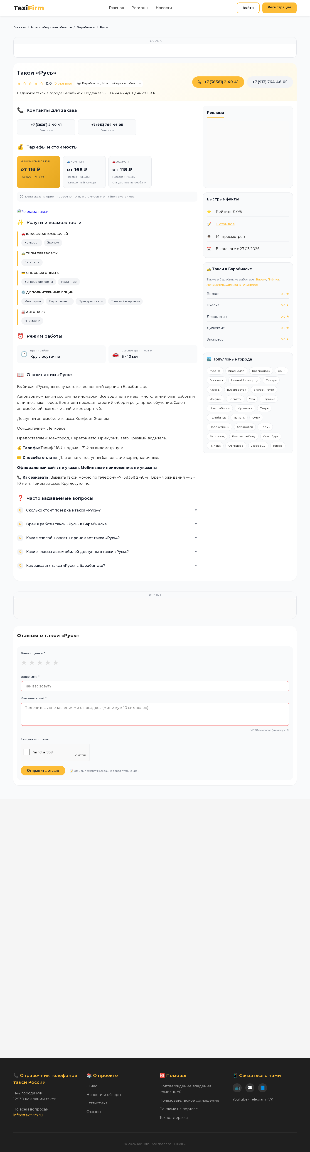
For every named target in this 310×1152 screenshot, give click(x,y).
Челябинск (218, 417)
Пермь (265, 427)
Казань (214, 389)
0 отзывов (225, 224)
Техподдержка (174, 1117)
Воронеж (217, 380)
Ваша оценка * (33, 653)
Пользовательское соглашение (189, 1100)
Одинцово (236, 445)
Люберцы (258, 445)
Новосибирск (220, 408)
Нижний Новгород (244, 380)
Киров (278, 445)
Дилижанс (233, 284)
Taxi (28, 8)
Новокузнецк (219, 427)
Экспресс (250, 284)
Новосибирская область (121, 83)
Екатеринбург (264, 389)
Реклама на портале (179, 1109)
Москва (215, 371)
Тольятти (235, 399)
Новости (164, 8)
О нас (91, 1086)
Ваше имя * (30, 676)
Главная (116, 8)
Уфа (252, 399)
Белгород (217, 436)
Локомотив (215, 284)
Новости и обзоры (103, 1095)
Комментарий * (34, 698)
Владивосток (236, 389)
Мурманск (245, 408)
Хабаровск (245, 427)
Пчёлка (273, 279)
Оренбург (270, 436)
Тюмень (239, 417)
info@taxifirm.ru (28, 1115)
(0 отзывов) (63, 83)
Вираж (261, 279)
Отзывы (93, 1112)
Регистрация (279, 7)
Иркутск (215, 399)
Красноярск (261, 371)
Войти (248, 8)
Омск (256, 417)
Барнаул (269, 399)
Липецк (215, 445)
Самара (271, 380)
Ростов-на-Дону (244, 436)
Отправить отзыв (43, 770)
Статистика (97, 1103)
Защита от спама (35, 739)
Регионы (139, 8)
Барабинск (90, 83)
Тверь (264, 408)
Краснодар (236, 371)
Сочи (281, 371)
